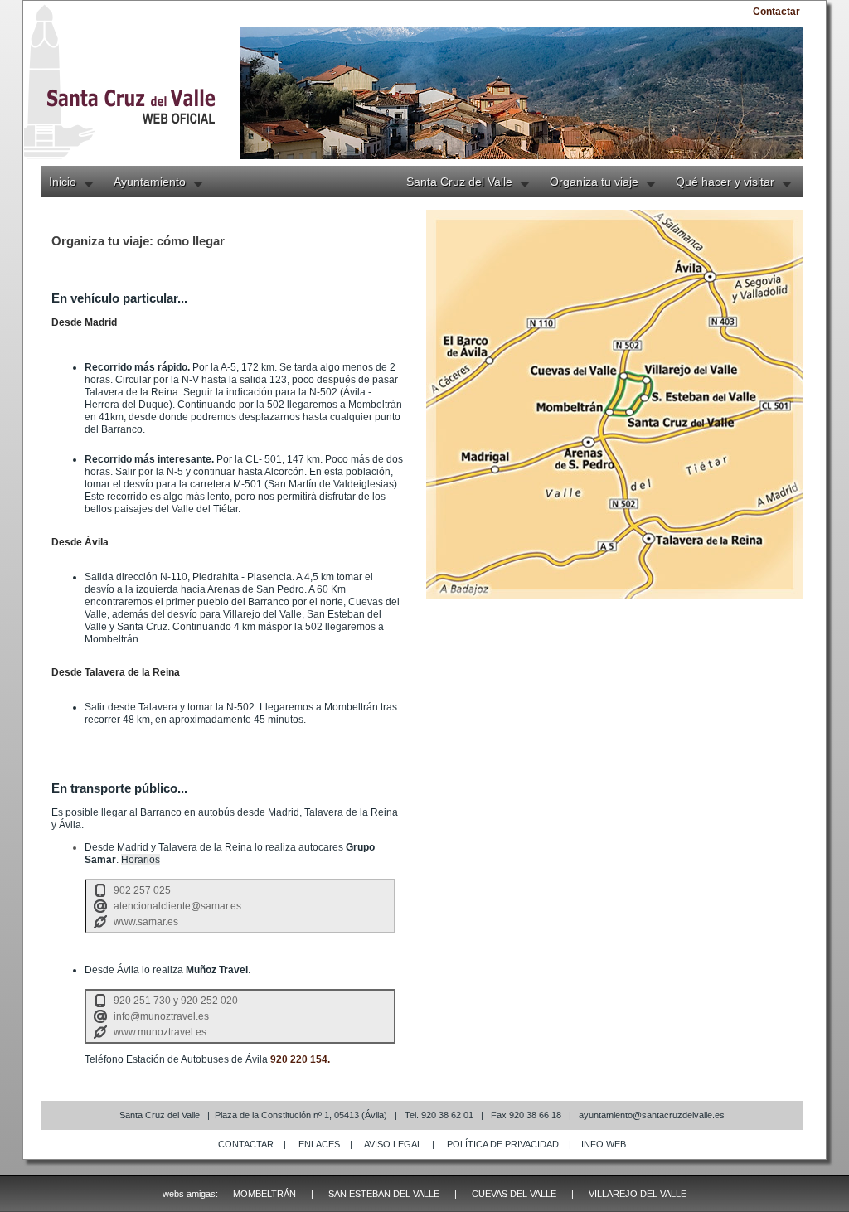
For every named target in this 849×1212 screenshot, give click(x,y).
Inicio (62, 181)
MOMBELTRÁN (264, 1194)
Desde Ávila (80, 542)
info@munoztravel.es (161, 1016)
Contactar (776, 11)
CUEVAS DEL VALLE (514, 1194)
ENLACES (319, 1144)
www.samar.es (146, 922)
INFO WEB (603, 1144)
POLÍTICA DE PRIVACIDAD (503, 1144)
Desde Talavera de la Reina (115, 672)
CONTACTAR (246, 1144)
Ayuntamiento (150, 181)
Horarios (140, 859)
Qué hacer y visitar (725, 181)
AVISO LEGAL (393, 1144)
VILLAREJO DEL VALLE (637, 1194)
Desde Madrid (84, 322)
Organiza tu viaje (594, 181)
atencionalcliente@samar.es (177, 906)
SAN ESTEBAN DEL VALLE (383, 1194)
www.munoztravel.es (160, 1032)
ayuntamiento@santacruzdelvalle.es (652, 1115)
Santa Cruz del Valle (459, 181)
